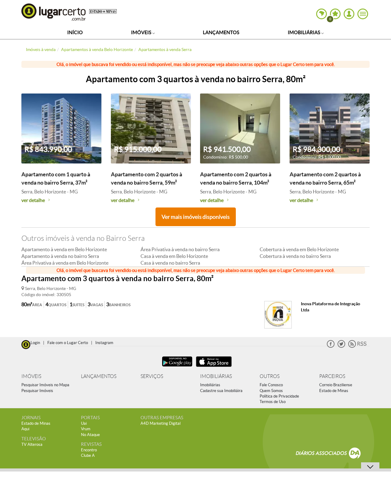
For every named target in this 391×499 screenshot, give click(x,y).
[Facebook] (330, 346)
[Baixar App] (177, 367)
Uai (84, 423)
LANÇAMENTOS (98, 376)
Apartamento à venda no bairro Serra (60, 256)
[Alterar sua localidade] (321, 14)
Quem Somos (271, 390)
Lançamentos (221, 32)
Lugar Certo (53, 11)
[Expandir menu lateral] (362, 14)
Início (75, 32)
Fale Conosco (271, 385)
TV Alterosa (31, 444)
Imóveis (141, 32)
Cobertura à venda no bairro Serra (295, 256)
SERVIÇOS (152, 376)
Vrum (85, 429)
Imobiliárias (304, 32)
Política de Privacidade (279, 396)
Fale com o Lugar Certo (67, 342)
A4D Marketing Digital (161, 423)
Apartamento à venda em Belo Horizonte (64, 249)
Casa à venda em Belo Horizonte (174, 256)
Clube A (88, 455)
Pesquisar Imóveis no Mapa (45, 385)
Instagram (104, 342)
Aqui (25, 429)
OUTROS (270, 376)
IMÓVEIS (31, 376)
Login (35, 342)
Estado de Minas (333, 390)
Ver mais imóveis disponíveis (196, 217)
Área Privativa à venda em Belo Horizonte (64, 263)
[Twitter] (341, 346)
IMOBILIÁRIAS (216, 376)
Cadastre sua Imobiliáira (221, 390)
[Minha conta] (349, 14)
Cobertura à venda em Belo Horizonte (299, 249)
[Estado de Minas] (103, 11)
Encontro (89, 450)
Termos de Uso (273, 401)
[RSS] (357, 346)
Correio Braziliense (335, 385)
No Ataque (90, 434)
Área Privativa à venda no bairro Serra (180, 249)
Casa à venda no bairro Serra (170, 263)
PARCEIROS (332, 376)
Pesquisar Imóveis (37, 390)
